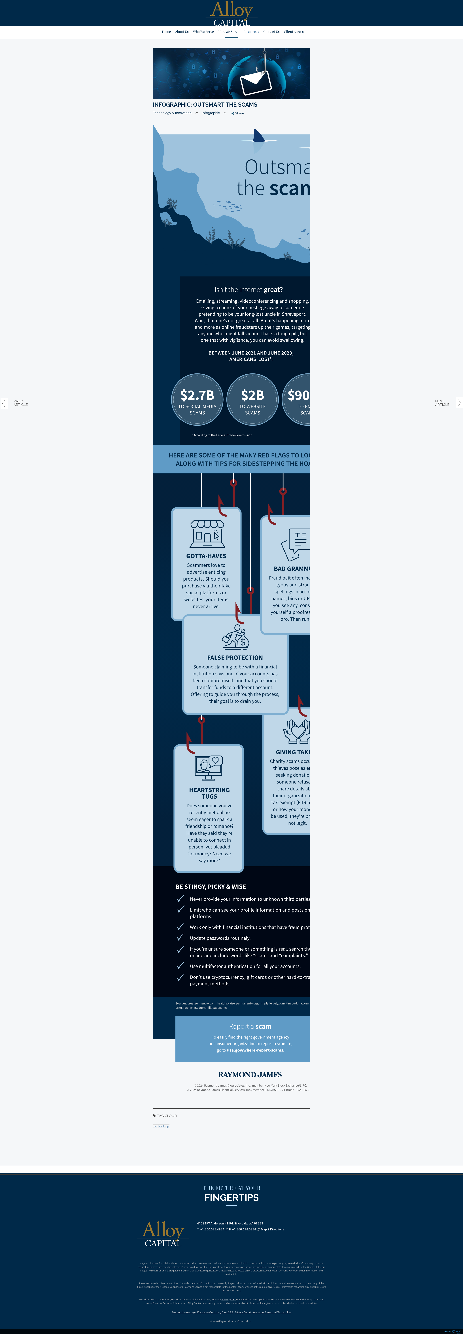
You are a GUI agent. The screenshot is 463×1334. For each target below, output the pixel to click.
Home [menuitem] (166, 31)
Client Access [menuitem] (294, 31)
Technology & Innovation (172, 113)
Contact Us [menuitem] (271, 31)
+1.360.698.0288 (244, 1229)
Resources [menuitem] (251, 31)
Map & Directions (272, 1229)
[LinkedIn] (236, 133)
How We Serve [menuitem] (228, 31)
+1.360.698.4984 (212, 1229)
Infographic (211, 113)
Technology (161, 1126)
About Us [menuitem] (182, 31)
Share (239, 113)
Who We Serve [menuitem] (203, 31)
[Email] (236, 140)
